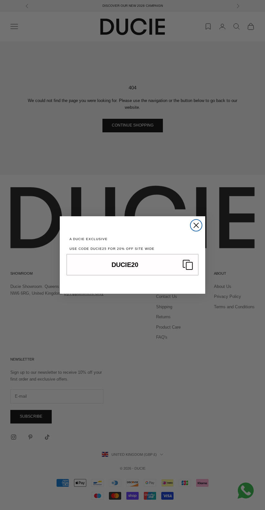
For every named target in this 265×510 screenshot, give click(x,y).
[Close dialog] (196, 225)
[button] (132, 264)
